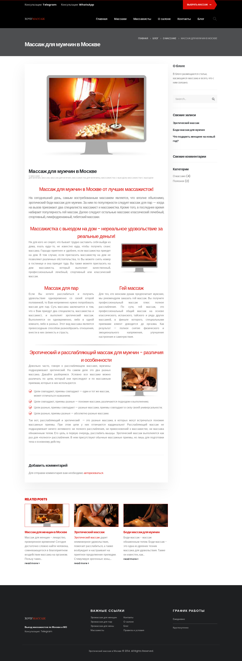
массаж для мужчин (61, 178)
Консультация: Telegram (38, 631)
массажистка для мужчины (86, 178)
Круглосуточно (180, 627)
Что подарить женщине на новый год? (194, 139)
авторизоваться (93, 473)
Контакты (184, 19)
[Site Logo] (35, 19)
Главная (102, 19)
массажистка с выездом (114, 178)
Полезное (178, 181)
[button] (214, 19)
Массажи (120, 19)
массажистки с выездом (140, 178)
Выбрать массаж (197, 4)
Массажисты (142, 19)
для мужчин (35, 178)
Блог (201, 19)
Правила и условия (133, 630)
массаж (46, 178)
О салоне (164, 19)
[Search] (213, 99)
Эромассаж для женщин (104, 617)
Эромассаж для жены (102, 626)
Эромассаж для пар (101, 621)
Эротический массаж (40, 532)
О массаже (34, 176)
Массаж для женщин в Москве (144, 532)
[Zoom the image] (35, 619)
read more (32, 563)
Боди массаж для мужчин (92, 532)
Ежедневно (179, 619)
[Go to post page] (47, 515)
